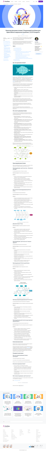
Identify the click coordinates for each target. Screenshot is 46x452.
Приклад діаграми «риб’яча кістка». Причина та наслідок (7, 46)
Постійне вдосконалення (25, 382)
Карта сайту (41, 446)
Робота (23, 34)
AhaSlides (28, 347)
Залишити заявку (38, 432)
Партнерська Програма (14, 437)
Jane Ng (36, 41)
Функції (12, 1)
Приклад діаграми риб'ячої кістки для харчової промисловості (7, 57)
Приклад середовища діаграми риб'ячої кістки (7, 55)
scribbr (19, 380)
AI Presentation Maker (5, 436)
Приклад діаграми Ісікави (17, 50)
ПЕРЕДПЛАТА (38, 53)
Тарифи (23, 1)
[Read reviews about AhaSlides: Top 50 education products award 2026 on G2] (7, 446)
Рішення (16, 1)
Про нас (37, 431)
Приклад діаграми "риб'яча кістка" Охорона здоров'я (7, 51)
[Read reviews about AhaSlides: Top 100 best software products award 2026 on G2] (4, 446)
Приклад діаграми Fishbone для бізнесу (7, 53)
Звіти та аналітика (5, 441)
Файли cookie (38, 437)
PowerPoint (21, 432)
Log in (36, 1)
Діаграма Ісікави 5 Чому (7, 49)
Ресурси (19, 1)
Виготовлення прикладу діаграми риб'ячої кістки (7, 48)
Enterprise (27, 1)
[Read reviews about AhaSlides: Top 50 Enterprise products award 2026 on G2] (11, 446)
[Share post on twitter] (9, 38)
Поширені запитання (6, 60)
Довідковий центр (13, 436)
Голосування (4, 432)
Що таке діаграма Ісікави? (6, 41)
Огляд (4, 437)
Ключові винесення (17, 59)
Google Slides (21, 431)
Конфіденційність (38, 436)
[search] (42, 4)
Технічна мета (16, 380)
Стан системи (36, 446)
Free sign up (40, 1)
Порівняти (12, 431)
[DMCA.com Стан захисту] (32, 447)
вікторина (4, 431)
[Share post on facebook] (11, 38)
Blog (12, 432)
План (28, 431)
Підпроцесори (37, 441)
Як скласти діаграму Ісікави (6, 42)
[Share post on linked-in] (8, 38)
